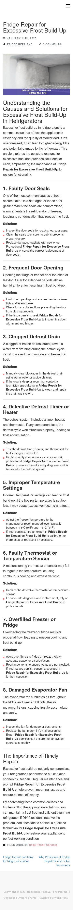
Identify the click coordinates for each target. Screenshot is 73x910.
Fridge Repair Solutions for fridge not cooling (18, 859)
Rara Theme (28, 898)
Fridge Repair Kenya (38, 892)
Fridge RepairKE (19, 44)
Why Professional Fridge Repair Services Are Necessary (54, 861)
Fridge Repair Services (42, 844)
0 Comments (52, 44)
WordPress (61, 898)
